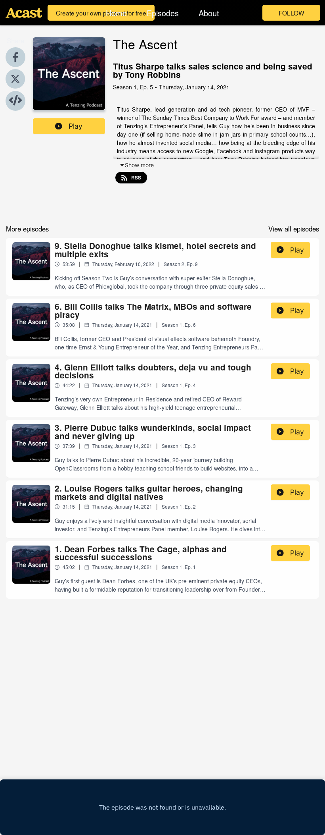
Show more (139, 165)
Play (75, 126)
